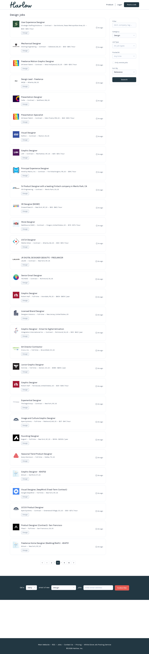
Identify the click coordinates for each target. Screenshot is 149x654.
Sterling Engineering (28, 47)
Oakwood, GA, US (54, 47)
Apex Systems (26, 421)
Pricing (79, 645)
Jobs (60, 645)
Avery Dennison (27, 457)
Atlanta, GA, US (33, 82)
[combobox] (124, 35)
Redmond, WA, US (49, 421)
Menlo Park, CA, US (52, 189)
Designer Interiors (28, 314)
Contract (48, 25)
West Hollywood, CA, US (53, 65)
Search (124, 79)
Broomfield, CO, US (48, 350)
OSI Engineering (27, 189)
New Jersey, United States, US (57, 314)
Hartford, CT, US (35, 475)
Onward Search (27, 207)
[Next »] (74, 563)
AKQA (23, 82)
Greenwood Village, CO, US (53, 511)
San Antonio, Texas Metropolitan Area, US (69, 25)
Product (109, 4)
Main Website (43, 645)
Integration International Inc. (32, 332)
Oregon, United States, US (56, 225)
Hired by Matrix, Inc (28, 172)
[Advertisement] (74, 619)
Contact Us (68, 645)
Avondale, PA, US (47, 296)
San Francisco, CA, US (45, 528)
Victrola (24, 368)
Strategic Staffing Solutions (31, 25)
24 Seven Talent (27, 65)
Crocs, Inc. (25, 350)
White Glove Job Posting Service (97, 645)
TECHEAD (24, 279)
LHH (22, 154)
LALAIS (23, 261)
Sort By (115, 68)
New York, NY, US (44, 261)
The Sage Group (27, 404)
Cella (23, 100)
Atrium (23, 475)
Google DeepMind (27, 493)
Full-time (35, 296)
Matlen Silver (26, 243)
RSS (53, 645)
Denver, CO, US (44, 368)
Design (25, 33)
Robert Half (25, 296)
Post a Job (131, 4)
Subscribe (122, 588)
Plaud (23, 528)
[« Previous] (42, 563)
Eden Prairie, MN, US (52, 118)
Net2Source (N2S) (28, 225)
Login (119, 4)
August (24, 439)
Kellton (24, 136)
